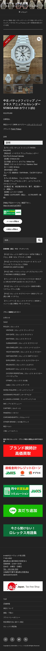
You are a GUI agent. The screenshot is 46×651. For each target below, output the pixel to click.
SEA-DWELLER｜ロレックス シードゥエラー (23, 347)
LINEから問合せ (12, 229)
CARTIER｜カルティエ (12, 408)
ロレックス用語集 (10, 626)
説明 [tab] (5, 137)
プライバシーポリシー (11, 617)
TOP (5, 599)
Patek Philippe (16, 129)
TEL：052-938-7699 (10, 569)
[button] (39, 39)
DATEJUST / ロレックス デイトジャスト (21, 369)
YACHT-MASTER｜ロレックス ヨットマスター (23, 352)
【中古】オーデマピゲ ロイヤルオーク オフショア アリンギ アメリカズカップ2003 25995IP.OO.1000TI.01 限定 (22, 264)
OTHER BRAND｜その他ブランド (16, 422)
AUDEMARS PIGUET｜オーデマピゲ (17, 395)
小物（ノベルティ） (10, 431)
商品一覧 (12, 20)
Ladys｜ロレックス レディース (17, 385)
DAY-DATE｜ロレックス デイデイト (19, 334)
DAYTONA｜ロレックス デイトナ (18, 339)
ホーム (5, 20)
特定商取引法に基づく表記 (13, 622)
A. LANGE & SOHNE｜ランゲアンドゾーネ (19, 399)
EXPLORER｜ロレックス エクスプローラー (22, 360)
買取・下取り (8, 613)
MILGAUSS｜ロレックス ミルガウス (20, 365)
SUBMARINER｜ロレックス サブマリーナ (22, 343)
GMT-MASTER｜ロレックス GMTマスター (22, 356)
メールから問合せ (12, 221)
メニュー (24, 12)
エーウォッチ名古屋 (15, 3)
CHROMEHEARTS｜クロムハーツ (16, 417)
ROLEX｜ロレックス (11, 327)
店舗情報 (6, 604)
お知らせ (6, 317)
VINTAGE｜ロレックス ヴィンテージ (20, 330)
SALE (5, 322)
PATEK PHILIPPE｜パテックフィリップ (18, 390)
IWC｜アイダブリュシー (12, 404)
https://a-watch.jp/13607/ (12, 205)
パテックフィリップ (22, 20)
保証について (8, 608)
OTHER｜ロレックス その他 (16, 380)
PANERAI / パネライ (11, 413)
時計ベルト (7, 426)
